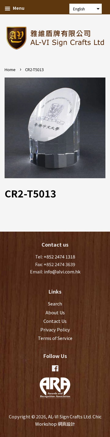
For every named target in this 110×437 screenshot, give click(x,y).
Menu (18, 8)
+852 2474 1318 (59, 256)
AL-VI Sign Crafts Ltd (69, 416)
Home (10, 69)
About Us (55, 312)
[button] (85, 9)
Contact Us (55, 321)
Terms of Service (55, 338)
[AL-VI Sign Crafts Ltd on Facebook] (55, 369)
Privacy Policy (55, 329)
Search (55, 303)
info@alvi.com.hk (62, 271)
